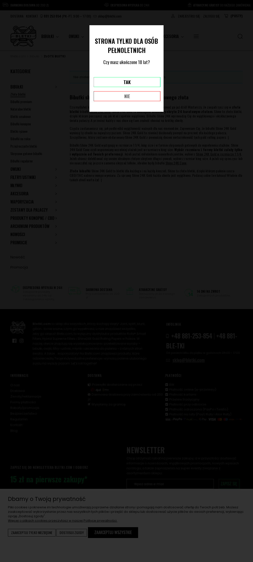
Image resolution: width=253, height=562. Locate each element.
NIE (127, 96)
